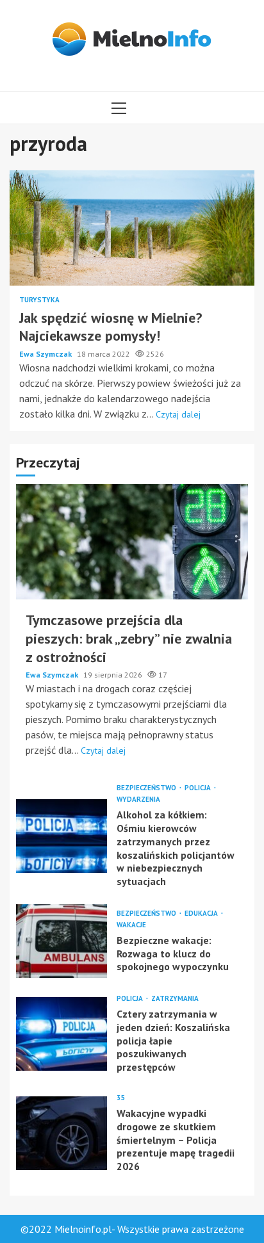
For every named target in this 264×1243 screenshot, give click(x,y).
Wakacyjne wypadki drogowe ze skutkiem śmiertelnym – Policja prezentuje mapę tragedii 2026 (61, 1133)
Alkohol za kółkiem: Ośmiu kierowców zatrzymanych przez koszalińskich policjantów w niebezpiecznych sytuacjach (61, 836)
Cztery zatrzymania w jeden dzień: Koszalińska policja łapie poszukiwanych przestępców (61, 1034)
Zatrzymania (175, 998)
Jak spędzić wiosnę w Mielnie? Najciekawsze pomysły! (132, 228)
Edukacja (202, 913)
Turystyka (39, 300)
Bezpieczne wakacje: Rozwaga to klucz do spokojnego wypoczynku (61, 941)
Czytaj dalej (178, 414)
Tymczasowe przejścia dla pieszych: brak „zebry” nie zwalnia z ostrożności (132, 541)
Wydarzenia (138, 799)
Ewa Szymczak (46, 354)
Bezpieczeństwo (147, 788)
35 (120, 1097)
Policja (199, 788)
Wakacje (131, 925)
